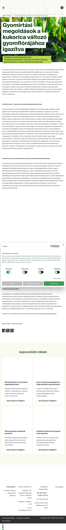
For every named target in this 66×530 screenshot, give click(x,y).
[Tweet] (8, 330)
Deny (12, 283)
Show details (57, 278)
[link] (32, 7)
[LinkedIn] (2, 526)
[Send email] (12, 330)
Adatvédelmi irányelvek (23, 518)
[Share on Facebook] (4, 330)
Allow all (54, 283)
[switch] (24, 272)
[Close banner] (63, 246)
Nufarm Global (6, 521)
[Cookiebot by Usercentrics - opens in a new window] (51, 246)
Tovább (61, 7)
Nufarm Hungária (7, 15)
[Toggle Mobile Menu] (3, 7)
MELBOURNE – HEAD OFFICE (42, 494)
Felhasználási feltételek (8, 518)
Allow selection (33, 283)
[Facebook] (2, 524)
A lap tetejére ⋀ (59, 487)
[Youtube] (3, 529)
